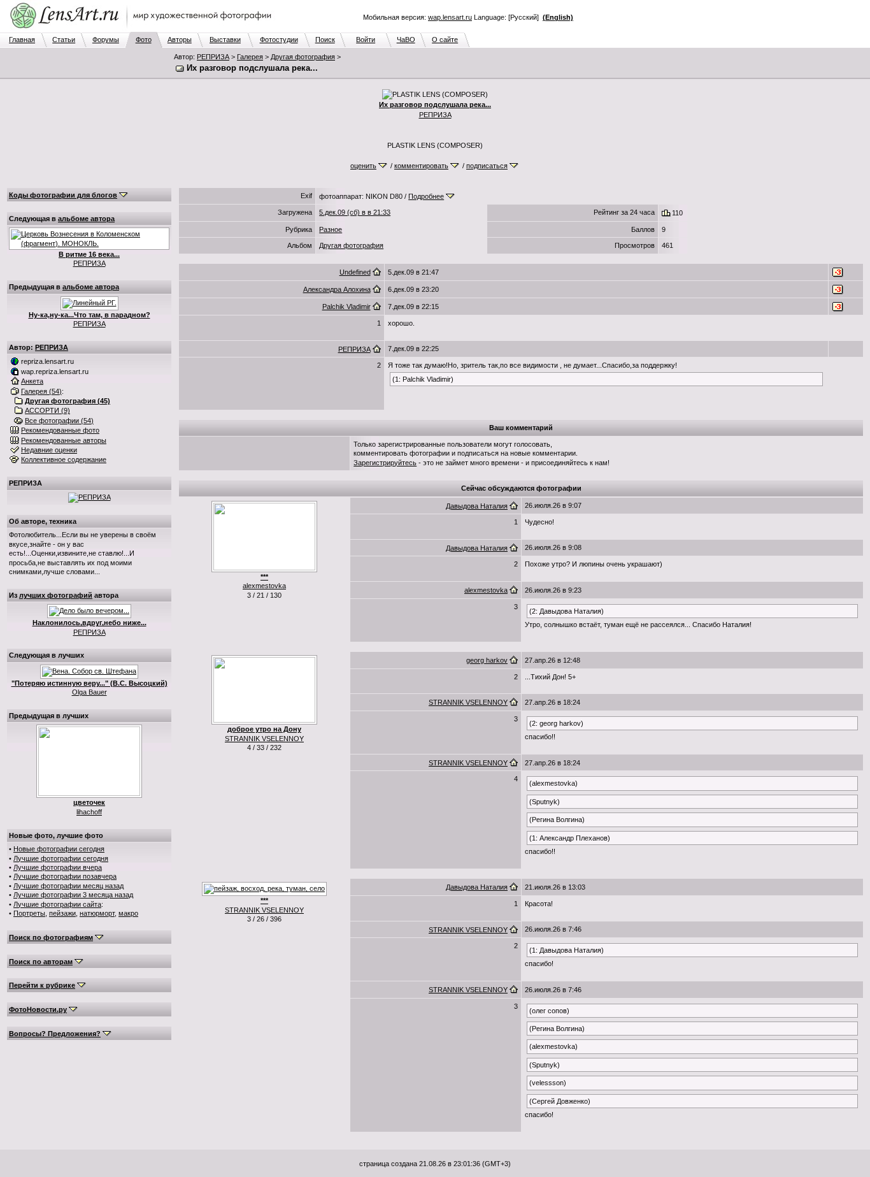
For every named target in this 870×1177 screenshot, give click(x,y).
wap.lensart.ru (450, 17)
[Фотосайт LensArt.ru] (143, 29)
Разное (330, 229)
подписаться (487, 166)
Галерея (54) (41, 391)
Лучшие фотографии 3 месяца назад (73, 895)
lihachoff (89, 812)
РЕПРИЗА (213, 57)
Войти (365, 39)
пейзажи (62, 913)
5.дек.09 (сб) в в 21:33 (354, 212)
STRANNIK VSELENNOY (264, 738)
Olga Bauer (89, 692)
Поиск (325, 39)
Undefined (355, 272)
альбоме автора (86, 218)
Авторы (180, 39)
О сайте (445, 39)
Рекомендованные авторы (63, 440)
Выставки (225, 39)
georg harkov (487, 660)
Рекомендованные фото (60, 430)
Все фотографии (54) (59, 420)
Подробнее (426, 196)
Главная (22, 39)
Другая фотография (303, 57)
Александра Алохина (337, 289)
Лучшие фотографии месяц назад (68, 886)
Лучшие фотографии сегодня (60, 858)
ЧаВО (406, 39)
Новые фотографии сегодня (58, 849)
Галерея (250, 57)
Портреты (29, 913)
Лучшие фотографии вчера (57, 867)
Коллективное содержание (63, 459)
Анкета (32, 381)
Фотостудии (279, 39)
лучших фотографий (55, 595)
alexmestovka (264, 585)
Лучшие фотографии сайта (57, 904)
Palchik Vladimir (346, 306)
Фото (144, 39)
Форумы (105, 39)
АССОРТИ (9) (47, 410)
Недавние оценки (49, 450)
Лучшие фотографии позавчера (65, 876)
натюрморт (97, 913)
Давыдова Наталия (477, 506)
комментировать (421, 166)
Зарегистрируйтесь (385, 462)
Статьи (63, 39)
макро (128, 913)
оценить (363, 166)
